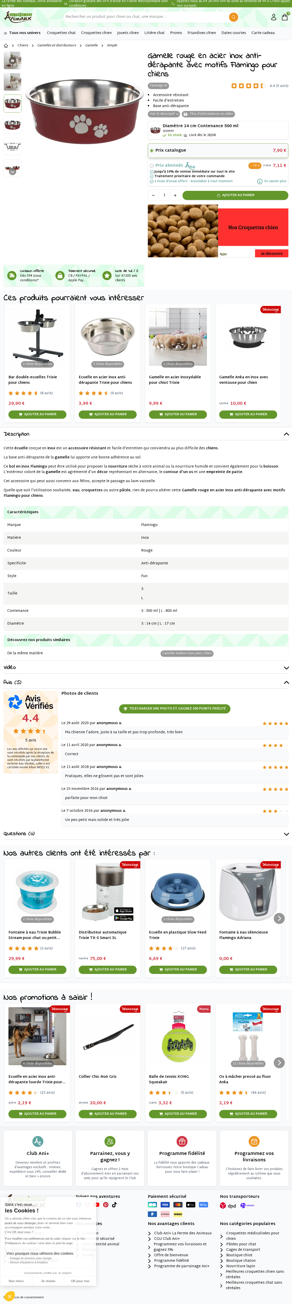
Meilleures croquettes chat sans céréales (254, 1285)
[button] (9, 1296)
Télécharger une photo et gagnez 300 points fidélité (177, 709)
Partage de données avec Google (35, 1258)
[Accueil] (6, 45)
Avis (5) (12, 683)
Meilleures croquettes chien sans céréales (255, 1274)
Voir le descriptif (162, 114)
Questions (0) (19, 834)
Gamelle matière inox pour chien (187, 653)
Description (16, 434)
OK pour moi (84, 1281)
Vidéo (10, 668)
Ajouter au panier (238, 195)
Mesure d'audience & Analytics (33, 1262)
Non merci (20, 1281)
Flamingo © (158, 86)
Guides (88, 1255)
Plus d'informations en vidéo (211, 114)
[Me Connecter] (273, 17)
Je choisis (52, 1281)
